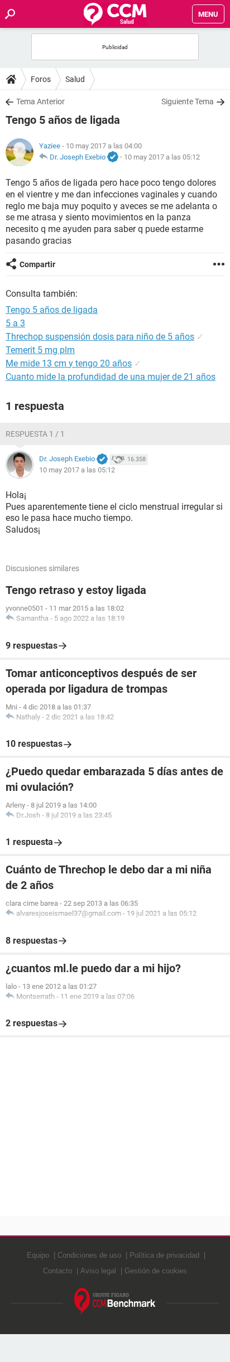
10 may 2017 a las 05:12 (162, 157)
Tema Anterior (40, 101)
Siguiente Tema (187, 101)
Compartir (37, 264)
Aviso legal (98, 1271)
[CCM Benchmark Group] (115, 1301)
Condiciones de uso (89, 1255)
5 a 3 (15, 323)
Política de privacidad (164, 1255)
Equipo (38, 1255)
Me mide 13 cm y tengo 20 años (69, 363)
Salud (75, 79)
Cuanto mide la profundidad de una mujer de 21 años (110, 376)
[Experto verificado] (112, 157)
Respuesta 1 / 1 (35, 433)
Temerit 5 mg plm (40, 350)
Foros (41, 79)
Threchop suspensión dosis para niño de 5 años (100, 336)
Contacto (57, 1271)
